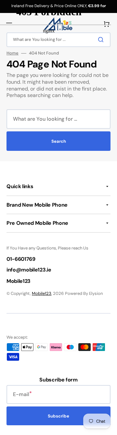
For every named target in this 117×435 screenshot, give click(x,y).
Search (58, 141)
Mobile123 (41, 293)
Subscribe (58, 416)
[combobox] (58, 119)
